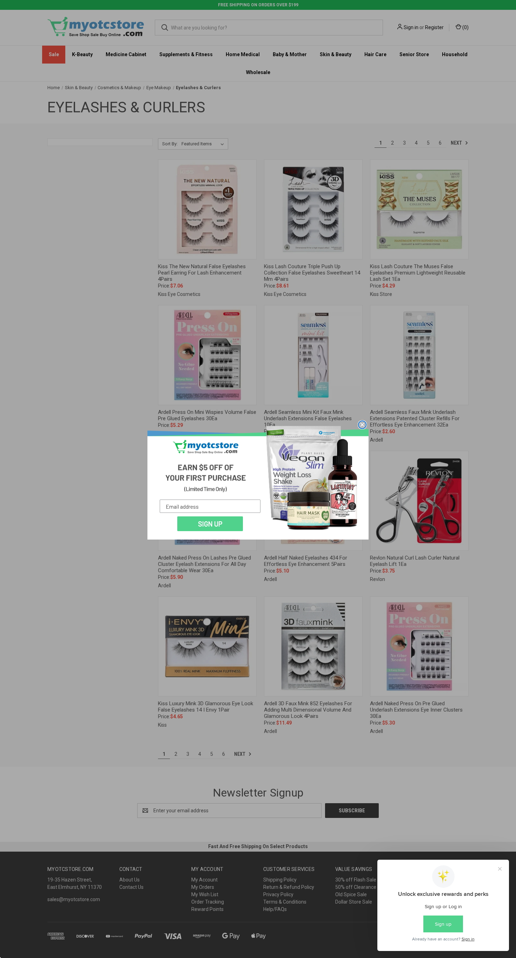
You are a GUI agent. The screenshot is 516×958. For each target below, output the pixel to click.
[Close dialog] (362, 424)
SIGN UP (210, 524)
